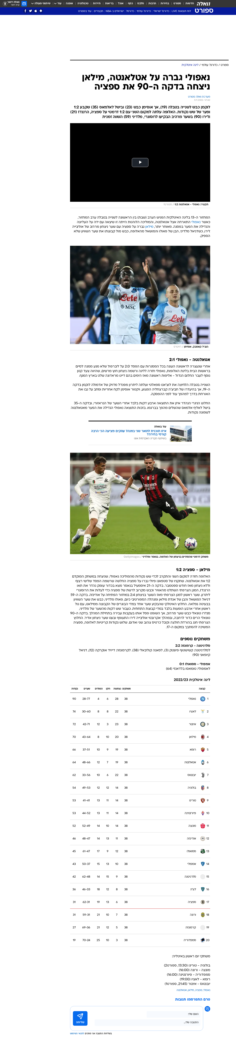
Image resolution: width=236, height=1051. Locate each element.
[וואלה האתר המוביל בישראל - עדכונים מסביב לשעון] (203, 4)
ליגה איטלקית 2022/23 (192, 680)
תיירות (97, 3)
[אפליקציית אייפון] (35, 11)
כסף (130, 3)
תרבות (152, 3)
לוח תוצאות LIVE (181, 11)
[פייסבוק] (25, 11)
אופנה (69, 3)
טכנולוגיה (82, 3)
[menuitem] (187, 4)
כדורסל (130, 11)
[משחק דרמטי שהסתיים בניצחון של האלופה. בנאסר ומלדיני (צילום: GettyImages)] (140, 506)
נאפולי (196, 222)
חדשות (189, 3)
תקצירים (98, 11)
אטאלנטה (181, 990)
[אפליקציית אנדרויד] (41, 11)
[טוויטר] (30, 11)
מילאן (149, 227)
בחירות (165, 3)
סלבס (140, 3)
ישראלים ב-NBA (115, 11)
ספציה (198, 990)
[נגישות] (5, 3)
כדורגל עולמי (144, 11)
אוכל (121, 3)
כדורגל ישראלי (161, 11)
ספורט (177, 3)
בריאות (109, 3)
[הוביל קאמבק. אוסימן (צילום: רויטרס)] (140, 298)
